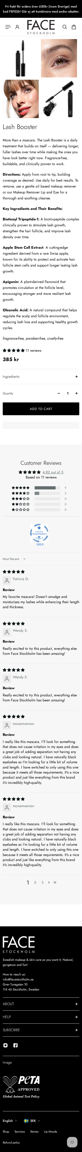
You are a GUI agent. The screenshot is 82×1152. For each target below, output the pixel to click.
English (8, 1120)
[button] (14, 350)
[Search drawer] (64, 27)
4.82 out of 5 (53, 472)
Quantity (8, 393)
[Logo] (41, 27)
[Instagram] (5, 1045)
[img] (14, 571)
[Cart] (73, 27)
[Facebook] (15, 1045)
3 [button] (42, 882)
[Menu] (8, 27)
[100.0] (39, 533)
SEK (33, 1120)
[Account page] (17, 27)
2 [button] (35, 882)
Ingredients (11, 376)
